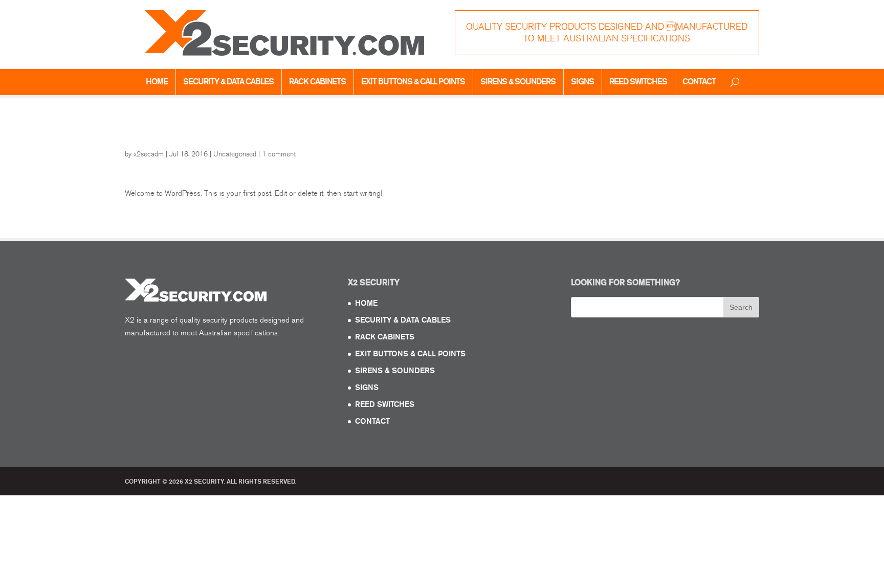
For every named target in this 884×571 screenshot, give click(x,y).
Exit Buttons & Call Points (413, 82)
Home (157, 82)
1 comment (279, 154)
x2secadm (149, 154)
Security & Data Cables (228, 82)
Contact (699, 82)
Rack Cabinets (317, 82)
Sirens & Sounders (518, 82)
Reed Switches (638, 82)
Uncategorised (234, 154)
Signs (582, 82)
